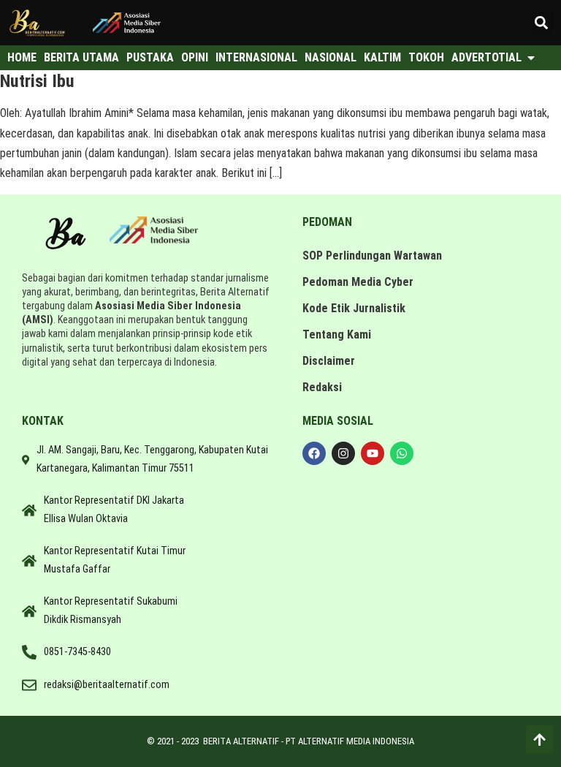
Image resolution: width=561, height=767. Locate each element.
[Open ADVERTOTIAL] (531, 58)
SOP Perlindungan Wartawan (372, 255)
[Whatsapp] (401, 453)
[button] (542, 22)
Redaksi (322, 387)
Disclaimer (328, 361)
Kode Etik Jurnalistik (353, 308)
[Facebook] (314, 453)
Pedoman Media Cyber (357, 282)
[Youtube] (372, 453)
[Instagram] (343, 453)
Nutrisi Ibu (37, 81)
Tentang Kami (336, 334)
